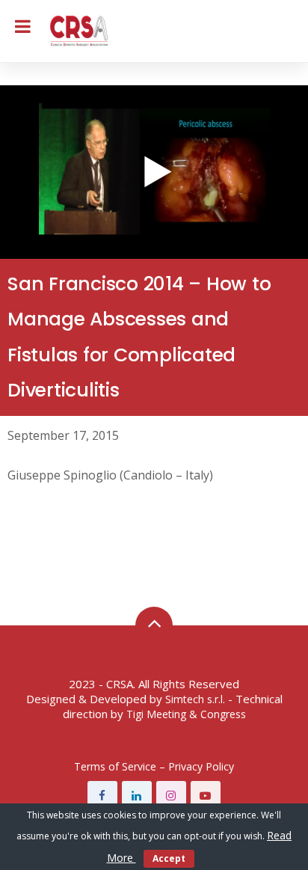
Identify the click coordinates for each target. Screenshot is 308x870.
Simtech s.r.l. (195, 699)
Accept (169, 858)
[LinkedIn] (137, 796)
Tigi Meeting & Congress (186, 714)
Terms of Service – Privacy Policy (154, 766)
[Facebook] (102, 796)
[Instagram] (171, 796)
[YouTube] (206, 796)
